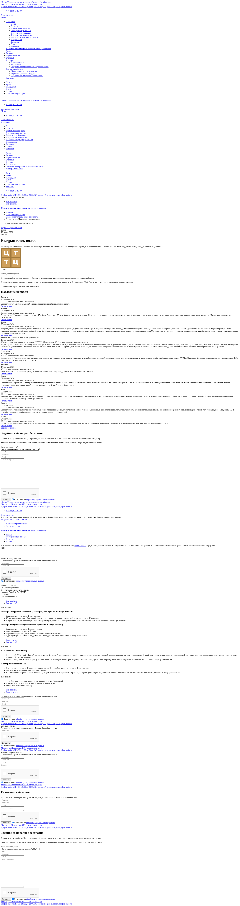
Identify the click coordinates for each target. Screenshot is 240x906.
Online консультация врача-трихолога (22, 217)
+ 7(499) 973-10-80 (14, 11)
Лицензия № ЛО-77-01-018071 (14, 519)
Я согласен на (34, 499)
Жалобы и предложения (16, 524)
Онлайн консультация (15, 215)
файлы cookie (80, 545)
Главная (9, 212)
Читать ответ (6, 306)
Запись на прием (13, 526)
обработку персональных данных (40, 499)
